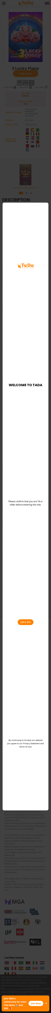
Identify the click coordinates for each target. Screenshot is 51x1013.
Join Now (36, 1003)
